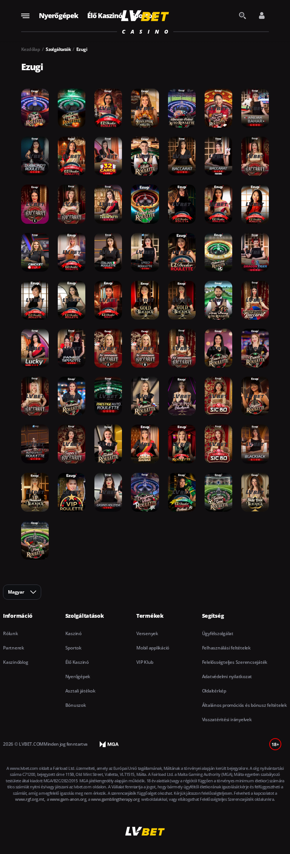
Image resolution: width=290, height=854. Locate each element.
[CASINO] (145, 15)
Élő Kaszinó (104, 15)
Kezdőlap (30, 49)
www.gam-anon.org (68, 799)
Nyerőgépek (58, 15)
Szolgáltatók (58, 49)
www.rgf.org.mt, (30, 799)
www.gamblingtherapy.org (115, 799)
